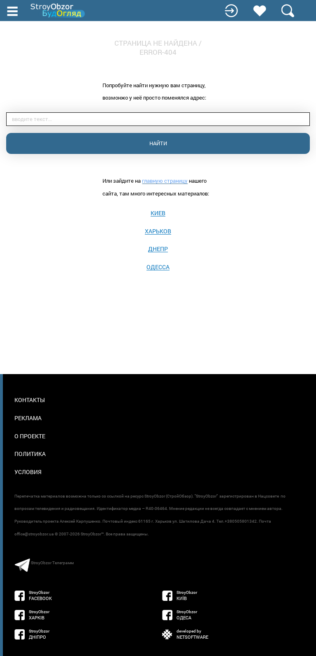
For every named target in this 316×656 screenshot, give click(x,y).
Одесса (158, 267)
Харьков (158, 231)
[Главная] (58, 10)
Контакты (29, 400)
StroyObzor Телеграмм (52, 562)
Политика (30, 454)
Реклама (28, 418)
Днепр (158, 249)
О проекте (29, 436)
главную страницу (165, 180)
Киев (158, 213)
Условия (28, 472)
